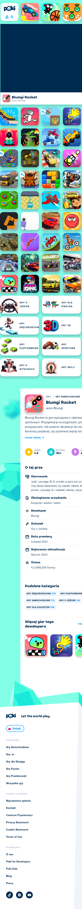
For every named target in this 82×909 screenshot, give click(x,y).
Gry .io (10, 754)
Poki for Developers (18, 861)
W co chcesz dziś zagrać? (12, 17)
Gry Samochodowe (67, 397)
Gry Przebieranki (16, 776)
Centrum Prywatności (19, 815)
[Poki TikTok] (9, 895)
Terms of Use (14, 837)
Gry (48, 397)
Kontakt (11, 808)
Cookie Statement (17, 829)
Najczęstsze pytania (18, 801)
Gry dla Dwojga (15, 761)
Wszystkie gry (14, 783)
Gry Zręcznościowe (41, 594)
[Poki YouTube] (29, 895)
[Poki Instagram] (19, 895)
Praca (9, 883)
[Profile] (7, 17)
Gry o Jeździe (69, 600)
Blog (9, 876)
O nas (9, 854)
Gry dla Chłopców (40, 607)
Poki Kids (12, 869)
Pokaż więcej (33, 437)
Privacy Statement (17, 822)
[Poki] (9, 8)
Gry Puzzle (12, 769)
